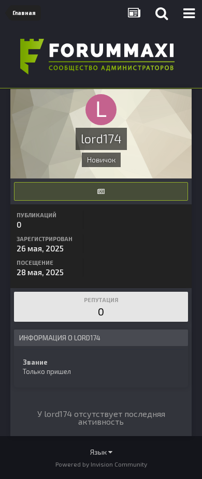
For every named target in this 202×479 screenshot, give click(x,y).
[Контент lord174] (101, 191)
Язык (99, 451)
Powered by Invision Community (101, 464)
